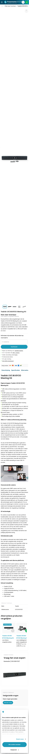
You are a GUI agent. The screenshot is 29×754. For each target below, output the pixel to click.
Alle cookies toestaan (14, 744)
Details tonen (20, 739)
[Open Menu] (1, 2)
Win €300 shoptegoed (8, 361)
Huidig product (7, 624)
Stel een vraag (8, 702)
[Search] (23, 2)
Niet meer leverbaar (10, 6)
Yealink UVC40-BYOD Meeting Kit (23, 6)
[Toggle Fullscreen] (26, 10)
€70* (16, 354)
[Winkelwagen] (26, 2)
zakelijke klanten (19, 350)
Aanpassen (13, 749)
